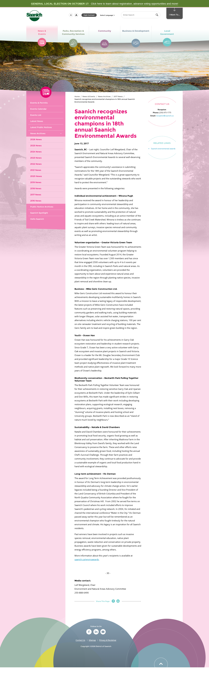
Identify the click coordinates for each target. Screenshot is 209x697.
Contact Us (80, 640)
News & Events (88, 96)
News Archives (104, 96)
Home (77, 96)
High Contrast (89, 15)
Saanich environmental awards (163, 148)
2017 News (118, 96)
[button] (71, 15)
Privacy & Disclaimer (107, 640)
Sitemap (92, 640)
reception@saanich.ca (165, 115)
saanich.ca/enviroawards (87, 559)
